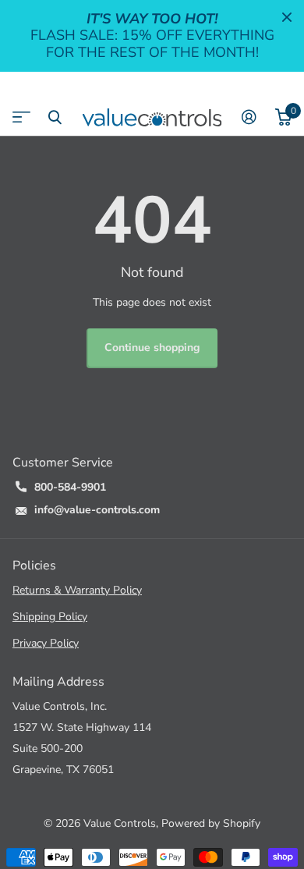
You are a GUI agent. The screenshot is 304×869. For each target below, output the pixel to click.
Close (287, 17)
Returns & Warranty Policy (77, 590)
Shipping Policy (49, 616)
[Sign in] (249, 117)
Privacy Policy (45, 643)
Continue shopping (152, 347)
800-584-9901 (70, 487)
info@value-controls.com (97, 509)
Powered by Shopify (210, 823)
